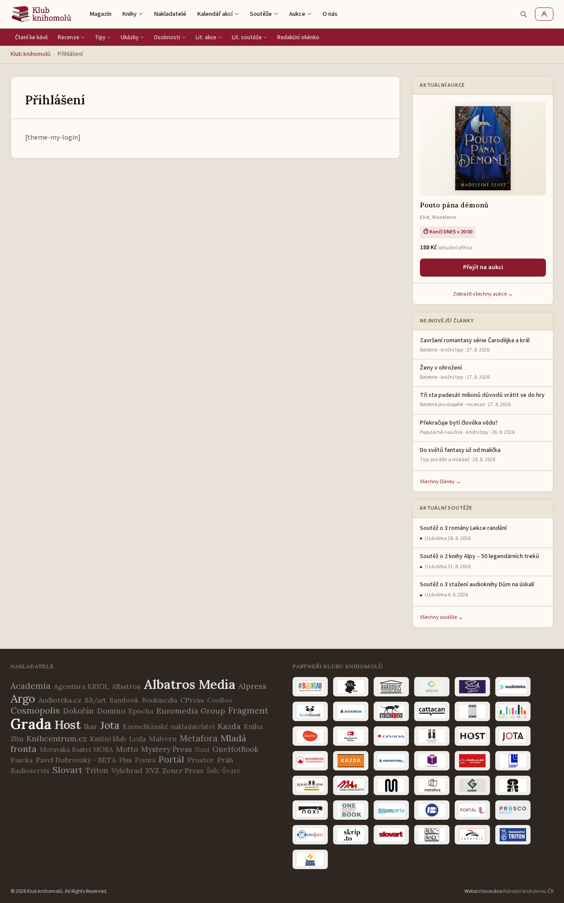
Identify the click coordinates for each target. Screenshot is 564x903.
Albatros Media (189, 684)
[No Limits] (513, 785)
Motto (127, 749)
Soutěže (261, 14)
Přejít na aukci (483, 267)
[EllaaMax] (310, 736)
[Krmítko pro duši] (472, 760)
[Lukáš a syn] (310, 785)
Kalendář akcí (215, 14)
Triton (96, 770)
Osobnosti (167, 37)
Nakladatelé (170, 14)
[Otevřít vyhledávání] (523, 14)
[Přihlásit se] (544, 14)
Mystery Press (166, 749)
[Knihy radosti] (431, 760)
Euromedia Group (190, 711)
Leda (137, 738)
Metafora (199, 738)
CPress (192, 700)
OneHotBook (235, 749)
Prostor (200, 759)
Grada (31, 724)
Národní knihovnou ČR (528, 891)
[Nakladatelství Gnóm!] (472, 785)
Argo (23, 699)
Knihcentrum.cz (56, 738)
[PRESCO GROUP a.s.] (513, 810)
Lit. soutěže (247, 37)
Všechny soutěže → (441, 617)
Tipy (100, 37)
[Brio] (391, 711)
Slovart (67, 769)
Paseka (22, 760)
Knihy (129, 14)
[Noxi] (310, 810)
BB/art (95, 700)
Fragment (248, 710)
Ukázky (129, 37)
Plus (125, 760)
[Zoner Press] (310, 859)
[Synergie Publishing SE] (472, 834)
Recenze (68, 37)
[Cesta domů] (472, 711)
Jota (109, 725)
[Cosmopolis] (513, 711)
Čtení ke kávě (31, 37)
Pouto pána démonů (454, 205)
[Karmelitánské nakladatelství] (310, 760)
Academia (31, 686)
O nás (330, 14)
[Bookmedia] (350, 711)
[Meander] (391, 785)
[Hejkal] (431, 736)
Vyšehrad (126, 770)
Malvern (163, 738)
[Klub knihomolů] (41, 14)
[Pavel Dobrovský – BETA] (431, 810)
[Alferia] (431, 686)
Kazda (229, 726)
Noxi (202, 749)
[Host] (472, 736)
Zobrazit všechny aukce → (483, 294)
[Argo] (472, 686)
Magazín (100, 14)
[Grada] (391, 736)
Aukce (297, 14)
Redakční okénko (298, 37)
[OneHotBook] (350, 810)
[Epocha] (350, 736)
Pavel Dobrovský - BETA (76, 759)
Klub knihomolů (31, 54)
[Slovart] (391, 834)
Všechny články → (440, 481)
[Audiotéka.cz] (513, 686)
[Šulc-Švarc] (431, 834)
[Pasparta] (391, 810)
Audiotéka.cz (60, 700)
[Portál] (472, 810)
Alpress (252, 686)
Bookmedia (159, 700)
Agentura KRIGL (81, 686)
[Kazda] (350, 760)
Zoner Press (183, 770)
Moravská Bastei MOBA (76, 749)
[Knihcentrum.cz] (391, 760)
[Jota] (513, 736)
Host (68, 724)
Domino (111, 711)
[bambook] (310, 711)
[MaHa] (350, 785)
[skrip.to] (350, 834)
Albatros (126, 686)
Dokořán (78, 711)
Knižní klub (108, 738)
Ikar (90, 726)
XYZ (152, 770)
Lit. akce (206, 37)
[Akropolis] (391, 686)
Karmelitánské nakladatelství (168, 726)
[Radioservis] (310, 834)
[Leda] (513, 760)
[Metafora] (431, 785)
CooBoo (219, 700)
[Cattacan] (431, 711)
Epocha (140, 711)
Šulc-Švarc (223, 770)
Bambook (124, 700)
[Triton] (513, 834)
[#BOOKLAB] (310, 686)
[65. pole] (350, 686)
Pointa (145, 760)
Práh (225, 759)
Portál (171, 759)
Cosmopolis (35, 710)
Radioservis (30, 770)
